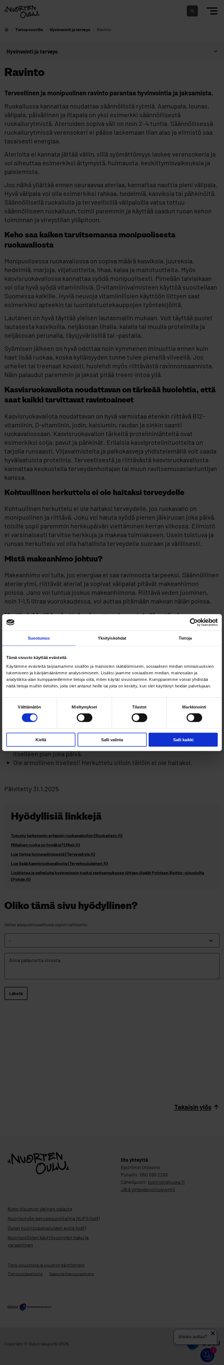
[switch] (84, 717)
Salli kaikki (183, 739)
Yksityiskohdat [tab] (112, 638)
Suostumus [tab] (39, 638)
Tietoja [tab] (185, 638)
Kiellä (41, 739)
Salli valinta (112, 739)
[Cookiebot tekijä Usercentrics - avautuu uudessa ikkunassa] (194, 622)
